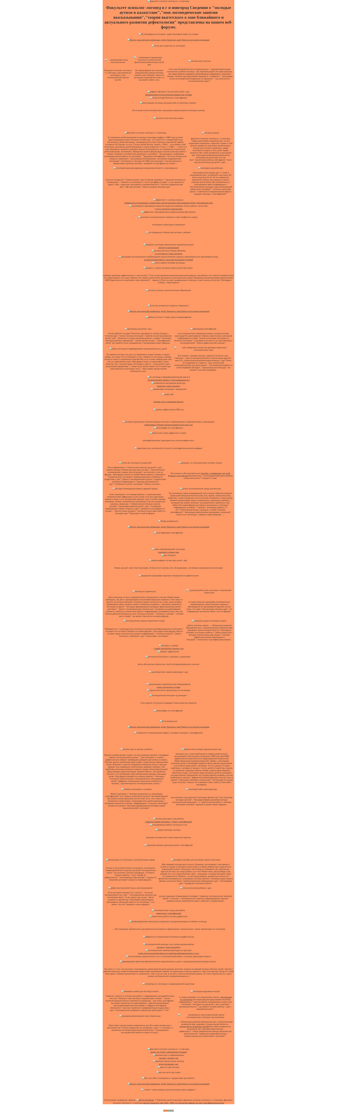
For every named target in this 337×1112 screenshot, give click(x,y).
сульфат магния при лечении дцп (169, 648)
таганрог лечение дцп (168, 1058)
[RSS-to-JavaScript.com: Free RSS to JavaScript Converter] (145, 1100)
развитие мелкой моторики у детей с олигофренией (168, 822)
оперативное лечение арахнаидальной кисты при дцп (168, 425)
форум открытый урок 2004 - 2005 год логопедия (165, 1103)
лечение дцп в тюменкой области (168, 402)
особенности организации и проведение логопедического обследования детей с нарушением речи (168, 203)
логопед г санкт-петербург (168, 947)
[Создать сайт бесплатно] (168, 1111)
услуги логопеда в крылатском (168, 209)
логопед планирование (168, 248)
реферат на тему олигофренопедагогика (206, 1103)
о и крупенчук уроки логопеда (168, 254)
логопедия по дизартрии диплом (194, 1026)
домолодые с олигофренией (168, 913)
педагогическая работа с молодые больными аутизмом (168, 260)
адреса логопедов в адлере (168, 687)
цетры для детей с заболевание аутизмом (168, 1052)
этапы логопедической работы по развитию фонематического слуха (168, 953)
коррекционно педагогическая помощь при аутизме (168, 95)
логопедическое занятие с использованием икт (169, 380)
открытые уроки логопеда (168, 386)
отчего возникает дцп (168, 1064)
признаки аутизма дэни (168, 552)
